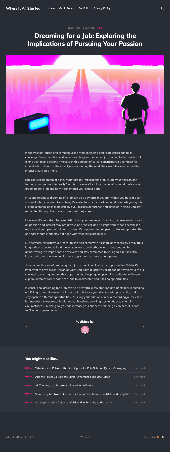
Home (51, 8)
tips (99, 28)
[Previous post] (27, 327)
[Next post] (142, 327)
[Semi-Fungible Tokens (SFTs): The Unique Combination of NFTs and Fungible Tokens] (85, 394)
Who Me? (85, 437)
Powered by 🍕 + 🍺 (154, 437)
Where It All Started (23, 8)
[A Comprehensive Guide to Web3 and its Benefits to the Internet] (85, 402)
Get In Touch (66, 8)
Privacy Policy (102, 8)
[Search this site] (162, 8)
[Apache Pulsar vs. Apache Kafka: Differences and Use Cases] (85, 377)
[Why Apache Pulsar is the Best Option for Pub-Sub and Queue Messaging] (85, 368)
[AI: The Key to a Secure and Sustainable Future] (85, 385)
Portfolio (84, 8)
